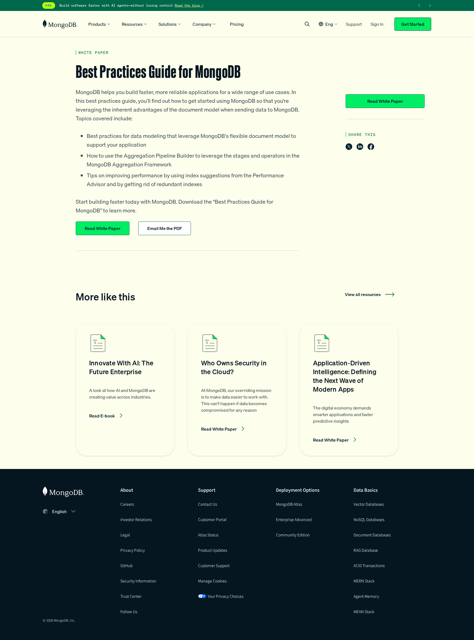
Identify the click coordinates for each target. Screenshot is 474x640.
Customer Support (214, 565)
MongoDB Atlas (289, 504)
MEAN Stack (364, 611)
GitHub (126, 565)
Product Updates (212, 550)
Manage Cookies (212, 581)
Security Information (138, 581)
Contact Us (207, 504)
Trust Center (131, 596)
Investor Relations (136, 519)
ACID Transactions (369, 565)
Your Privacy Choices (225, 596)
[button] (328, 24)
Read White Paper (385, 101)
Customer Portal (212, 519)
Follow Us (128, 611)
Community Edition (293, 534)
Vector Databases (369, 504)
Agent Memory (366, 596)
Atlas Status (208, 534)
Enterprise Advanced (294, 519)
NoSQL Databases (369, 519)
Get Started (412, 24)
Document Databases (372, 534)
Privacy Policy (132, 550)
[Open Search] (307, 24)
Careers (127, 504)
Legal (125, 534)
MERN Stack (364, 581)
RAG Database (366, 550)
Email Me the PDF (164, 228)
